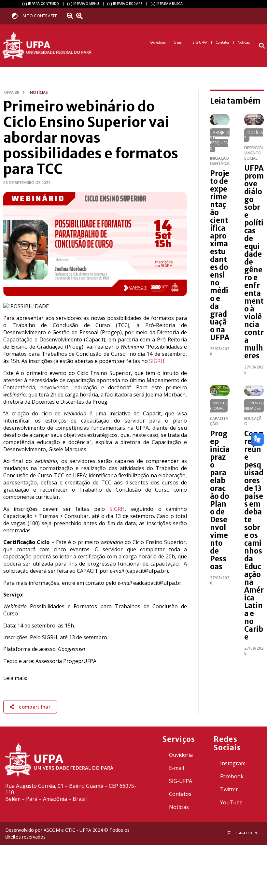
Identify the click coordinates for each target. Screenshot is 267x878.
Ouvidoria (181, 754)
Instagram (233, 763)
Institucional (219, 405)
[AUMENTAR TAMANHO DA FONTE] (82, 16)
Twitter (229, 789)
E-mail (176, 767)
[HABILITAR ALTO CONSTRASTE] (16, 15)
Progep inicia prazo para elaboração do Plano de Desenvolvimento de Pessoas (220, 500)
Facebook (232, 776)
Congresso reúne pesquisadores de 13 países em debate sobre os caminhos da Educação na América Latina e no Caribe (254, 535)
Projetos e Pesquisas (220, 140)
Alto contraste (39, 16)
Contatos (180, 794)
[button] (261, 45)
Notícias (253, 135)
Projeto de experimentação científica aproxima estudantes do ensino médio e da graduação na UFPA (219, 255)
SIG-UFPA (180, 780)
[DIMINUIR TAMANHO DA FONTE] (71, 16)
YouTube (231, 802)
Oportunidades (254, 405)
